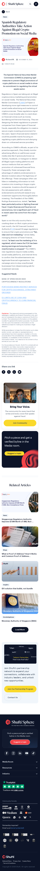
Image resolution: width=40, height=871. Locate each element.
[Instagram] (13, 753)
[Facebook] (6, 753)
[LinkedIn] (20, 753)
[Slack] (19, 817)
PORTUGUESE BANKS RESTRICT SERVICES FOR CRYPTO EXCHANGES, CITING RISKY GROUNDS (19, 289)
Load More (20, 630)
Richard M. (8, 59)
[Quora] (6, 817)
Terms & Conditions (9, 863)
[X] (30, 817)
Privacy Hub (17, 861)
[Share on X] (9, 372)
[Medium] (9, 813)
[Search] (30, 4)
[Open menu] (36, 4)
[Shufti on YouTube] (19, 372)
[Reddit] (28, 813)
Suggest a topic (14, 453)
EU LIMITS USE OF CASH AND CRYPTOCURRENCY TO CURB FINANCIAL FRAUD (19, 300)
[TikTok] (33, 753)
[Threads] (22, 807)
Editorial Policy (7, 861)
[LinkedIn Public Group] (6, 807)
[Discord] (16, 807)
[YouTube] (26, 753)
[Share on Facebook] (3, 372)
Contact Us (13, 697)
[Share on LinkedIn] (14, 372)
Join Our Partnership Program (20, 689)
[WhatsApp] (14, 817)
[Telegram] (28, 807)
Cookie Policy (26, 861)
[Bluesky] (25, 817)
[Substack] (21, 813)
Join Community (20, 423)
